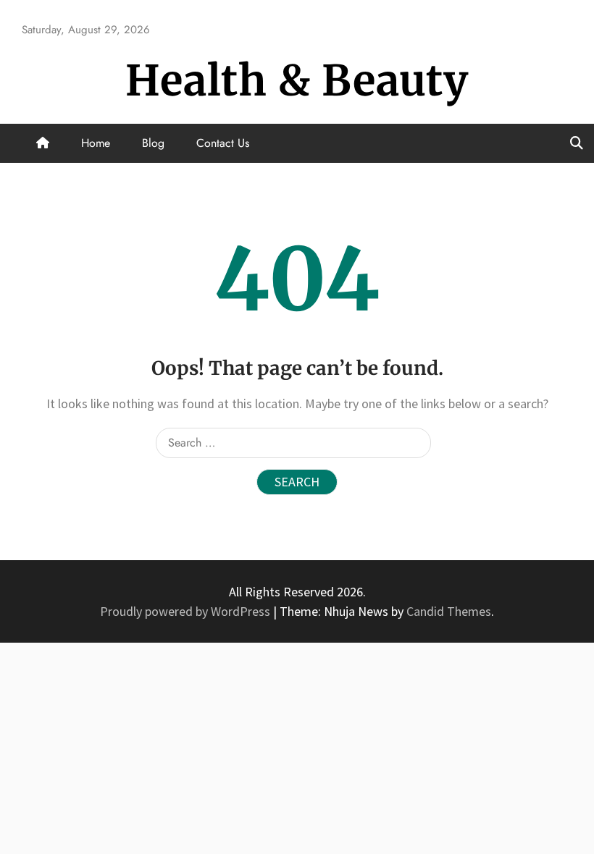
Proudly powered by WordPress (186, 611)
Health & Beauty (297, 80)
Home (95, 143)
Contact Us (222, 143)
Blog (153, 143)
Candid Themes (448, 611)
